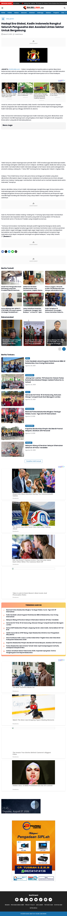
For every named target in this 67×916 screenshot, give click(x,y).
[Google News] (36, 899)
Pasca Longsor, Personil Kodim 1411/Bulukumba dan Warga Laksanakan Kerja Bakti (54, 288)
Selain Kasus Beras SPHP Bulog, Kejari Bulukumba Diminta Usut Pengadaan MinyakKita (32, 634)
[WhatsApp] (12, 251)
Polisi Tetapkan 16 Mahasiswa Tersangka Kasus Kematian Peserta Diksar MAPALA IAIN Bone (54, 310)
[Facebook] (2, 251)
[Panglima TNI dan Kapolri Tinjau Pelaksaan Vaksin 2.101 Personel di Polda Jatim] (34, 333)
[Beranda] (3, 19)
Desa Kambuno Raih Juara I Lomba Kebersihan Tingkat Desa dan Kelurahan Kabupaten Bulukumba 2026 (33, 639)
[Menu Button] (2, 8)
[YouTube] (31, 899)
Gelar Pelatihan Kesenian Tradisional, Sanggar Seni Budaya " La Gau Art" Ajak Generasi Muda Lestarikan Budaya (32, 310)
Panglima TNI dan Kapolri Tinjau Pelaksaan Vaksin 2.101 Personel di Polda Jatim (34, 342)
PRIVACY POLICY (30, 905)
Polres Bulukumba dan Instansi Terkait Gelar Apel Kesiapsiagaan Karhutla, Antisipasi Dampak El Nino (32, 647)
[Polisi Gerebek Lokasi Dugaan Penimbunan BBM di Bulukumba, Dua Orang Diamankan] (12, 364)
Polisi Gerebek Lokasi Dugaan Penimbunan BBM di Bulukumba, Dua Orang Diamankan (45, 362)
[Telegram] (9, 251)
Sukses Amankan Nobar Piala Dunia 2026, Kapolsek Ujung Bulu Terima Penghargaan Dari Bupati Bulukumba (31, 652)
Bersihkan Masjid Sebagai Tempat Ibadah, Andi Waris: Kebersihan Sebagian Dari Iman (12, 342)
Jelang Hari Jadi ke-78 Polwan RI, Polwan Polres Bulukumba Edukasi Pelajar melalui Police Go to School (44, 380)
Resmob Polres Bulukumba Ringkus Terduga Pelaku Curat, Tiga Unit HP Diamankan (43, 413)
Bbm (27, 358)
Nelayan (28, 443)
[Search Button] (64, 8)
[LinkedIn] (45, 899)
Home (3, 13)
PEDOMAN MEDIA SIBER (17, 905)
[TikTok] (40, 899)
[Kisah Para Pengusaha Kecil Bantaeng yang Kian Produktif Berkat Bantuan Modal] (11, 278)
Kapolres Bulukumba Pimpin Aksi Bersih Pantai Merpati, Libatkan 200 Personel (44, 430)
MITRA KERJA (33, 908)
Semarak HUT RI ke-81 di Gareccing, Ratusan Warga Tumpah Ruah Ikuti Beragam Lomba (43, 396)
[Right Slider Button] (65, 12)
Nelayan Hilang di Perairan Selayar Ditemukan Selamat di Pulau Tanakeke (44, 446)
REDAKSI (7, 905)
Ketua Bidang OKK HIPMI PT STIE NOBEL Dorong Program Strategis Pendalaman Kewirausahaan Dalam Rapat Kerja (11, 310)
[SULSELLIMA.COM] (33, 8)
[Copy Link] (16, 251)
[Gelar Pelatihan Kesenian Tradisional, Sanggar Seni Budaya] (33, 299)
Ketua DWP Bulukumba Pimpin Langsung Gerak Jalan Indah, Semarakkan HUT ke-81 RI (35, 629)
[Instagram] (26, 899)
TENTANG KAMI (48, 905)
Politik (10, 13)
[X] (6, 251)
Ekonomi (24, 13)
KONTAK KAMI (58, 905)
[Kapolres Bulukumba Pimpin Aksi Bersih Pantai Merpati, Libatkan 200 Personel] (12, 432)
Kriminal (32, 13)
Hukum (16, 13)
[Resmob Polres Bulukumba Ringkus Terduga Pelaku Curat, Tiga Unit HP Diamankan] (12, 415)
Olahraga (40, 13)
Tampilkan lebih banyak (33, 461)
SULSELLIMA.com (14, 69)
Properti (56, 13)
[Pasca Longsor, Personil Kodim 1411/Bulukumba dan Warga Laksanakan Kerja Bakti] (55, 278)
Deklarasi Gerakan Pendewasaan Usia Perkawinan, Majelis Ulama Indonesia (32, 288)
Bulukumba (29, 375)
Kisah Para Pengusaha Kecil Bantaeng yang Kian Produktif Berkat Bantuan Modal (11, 288)
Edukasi (48, 13)
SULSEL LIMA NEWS (41, 914)
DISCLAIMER (39, 905)
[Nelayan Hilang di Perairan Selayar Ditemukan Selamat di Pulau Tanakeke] (12, 449)
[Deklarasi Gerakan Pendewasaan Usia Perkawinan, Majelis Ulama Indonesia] (33, 278)
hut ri (27, 392)
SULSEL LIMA (28, 914)
